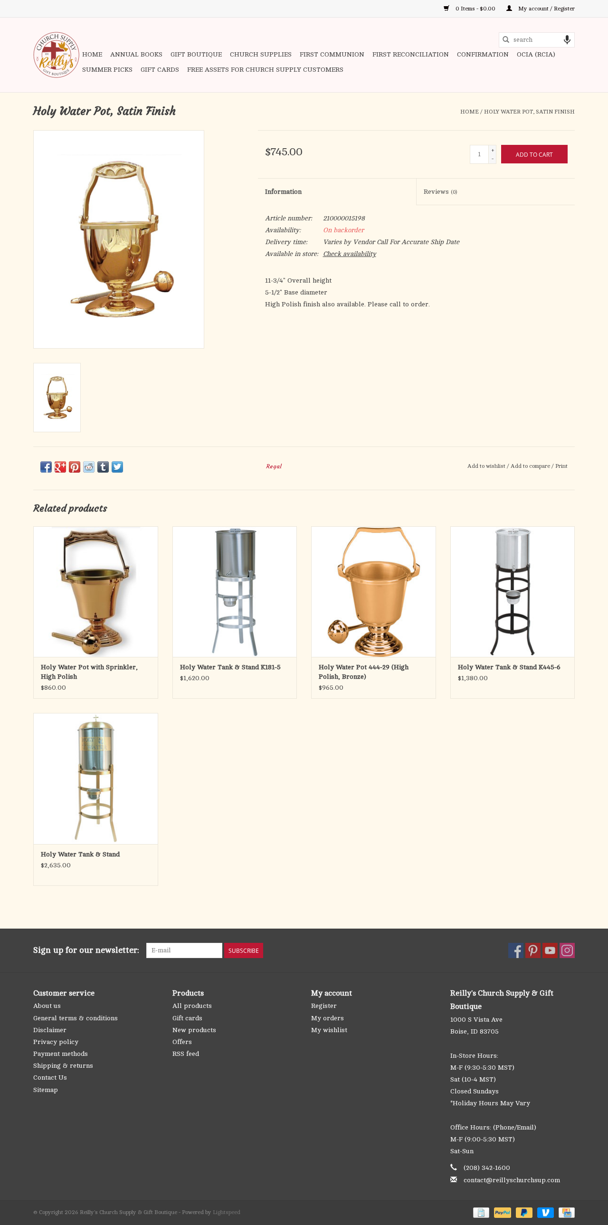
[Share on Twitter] (117, 467)
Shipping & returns (63, 1065)
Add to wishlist (487, 466)
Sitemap (45, 1089)
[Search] (506, 39)
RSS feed (185, 1053)
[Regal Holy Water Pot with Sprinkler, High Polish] (95, 591)
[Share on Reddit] (89, 467)
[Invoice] (480, 1212)
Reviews (440, 191)
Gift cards (160, 69)
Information (283, 191)
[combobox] (537, 39)
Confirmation (483, 54)
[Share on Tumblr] (103, 467)
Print (561, 466)
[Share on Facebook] (46, 467)
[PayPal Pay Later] (523, 1212)
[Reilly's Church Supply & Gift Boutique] (56, 55)
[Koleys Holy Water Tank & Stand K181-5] (234, 591)
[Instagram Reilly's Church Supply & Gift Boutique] (567, 950)
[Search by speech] (567, 40)
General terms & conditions (75, 1018)
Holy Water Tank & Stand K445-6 (509, 667)
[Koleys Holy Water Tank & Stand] (95, 778)
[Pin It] (74, 467)
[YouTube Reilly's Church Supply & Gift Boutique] (550, 950)
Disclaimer (49, 1030)
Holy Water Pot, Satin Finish (529, 111)
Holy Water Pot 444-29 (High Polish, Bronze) (363, 672)
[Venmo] (544, 1212)
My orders (327, 1018)
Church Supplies (261, 54)
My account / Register (546, 8)
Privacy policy (55, 1041)
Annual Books (136, 54)
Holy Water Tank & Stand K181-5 (230, 667)
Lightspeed (226, 1212)
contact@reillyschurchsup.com (512, 1180)
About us (47, 1005)
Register (324, 1005)
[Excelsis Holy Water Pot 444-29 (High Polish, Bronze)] (373, 591)
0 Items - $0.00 (475, 8)
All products (192, 1005)
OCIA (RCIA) (536, 54)
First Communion (332, 54)
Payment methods (60, 1053)
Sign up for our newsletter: (86, 950)
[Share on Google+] (60, 467)
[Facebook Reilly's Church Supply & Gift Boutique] (515, 950)
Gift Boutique (196, 54)
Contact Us (50, 1077)
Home (92, 54)
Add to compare (531, 466)
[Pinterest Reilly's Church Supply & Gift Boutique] (533, 950)
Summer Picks (107, 69)
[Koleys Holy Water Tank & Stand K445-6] (512, 591)
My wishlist (329, 1030)
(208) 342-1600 (487, 1167)
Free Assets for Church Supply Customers (265, 69)
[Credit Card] (565, 1212)
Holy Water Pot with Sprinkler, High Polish (89, 672)
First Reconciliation (410, 54)
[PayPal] (501, 1212)
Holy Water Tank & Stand (80, 854)
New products (194, 1030)
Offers (182, 1041)
